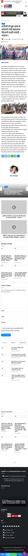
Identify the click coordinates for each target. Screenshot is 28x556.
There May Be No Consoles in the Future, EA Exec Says (18, 355)
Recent (13, 342)
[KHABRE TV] (8, 6)
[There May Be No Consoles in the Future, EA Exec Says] (6, 357)
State (8, 20)
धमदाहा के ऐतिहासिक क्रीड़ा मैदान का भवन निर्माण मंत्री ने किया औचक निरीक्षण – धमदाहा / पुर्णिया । (21, 447)
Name (3, 310)
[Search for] (26, 7)
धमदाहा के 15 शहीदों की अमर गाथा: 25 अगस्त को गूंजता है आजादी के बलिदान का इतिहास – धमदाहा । (7, 427)
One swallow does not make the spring (17, 369)
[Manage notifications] (24, 552)
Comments (23, 342)
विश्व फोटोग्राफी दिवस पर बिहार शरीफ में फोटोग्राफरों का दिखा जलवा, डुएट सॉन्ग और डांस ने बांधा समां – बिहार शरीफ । (20, 427)
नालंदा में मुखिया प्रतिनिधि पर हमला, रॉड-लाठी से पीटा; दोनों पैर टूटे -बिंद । (21, 274)
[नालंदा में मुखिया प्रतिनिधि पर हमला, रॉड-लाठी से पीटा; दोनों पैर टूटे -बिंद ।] (21, 268)
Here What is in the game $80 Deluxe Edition (18, 362)
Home (4, 20)
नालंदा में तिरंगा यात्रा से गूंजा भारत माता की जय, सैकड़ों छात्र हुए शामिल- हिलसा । (6, 275)
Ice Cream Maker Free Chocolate (17, 348)
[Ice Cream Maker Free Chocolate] (6, 350)
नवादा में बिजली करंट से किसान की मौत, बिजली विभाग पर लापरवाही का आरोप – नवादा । (13, 193)
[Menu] (2, 7)
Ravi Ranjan (6, 39)
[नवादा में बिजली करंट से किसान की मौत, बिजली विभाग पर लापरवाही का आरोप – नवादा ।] (7, 439)
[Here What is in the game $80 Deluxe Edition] (6, 364)
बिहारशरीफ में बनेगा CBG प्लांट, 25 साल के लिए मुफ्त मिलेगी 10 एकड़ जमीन (20, 258)
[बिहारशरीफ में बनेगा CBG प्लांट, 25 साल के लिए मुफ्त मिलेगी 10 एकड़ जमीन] (21, 251)
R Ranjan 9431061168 (19, 550)
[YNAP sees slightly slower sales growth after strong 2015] (6, 377)
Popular (4, 342)
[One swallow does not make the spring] (6, 370)
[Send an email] (9, 39)
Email (3, 316)
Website (3, 322)
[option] (14, 189)
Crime (6, 186)
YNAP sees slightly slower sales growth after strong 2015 (18, 376)
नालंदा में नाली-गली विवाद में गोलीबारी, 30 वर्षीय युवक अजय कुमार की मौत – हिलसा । (6, 258)
